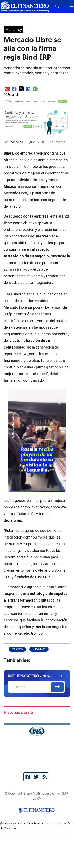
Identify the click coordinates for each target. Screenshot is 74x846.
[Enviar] (57, 687)
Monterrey (13, 30)
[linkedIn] (28, 89)
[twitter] (21, 89)
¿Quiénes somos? (11, 823)
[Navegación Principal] (72, 6)
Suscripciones (53, 823)
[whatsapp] (35, 89)
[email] (7, 89)
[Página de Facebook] (28, 777)
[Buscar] (60, 6)
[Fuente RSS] (44, 777)
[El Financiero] (25, 6)
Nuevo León (38, 649)
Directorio (33, 823)
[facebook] (14, 89)
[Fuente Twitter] (36, 777)
